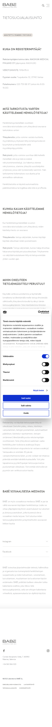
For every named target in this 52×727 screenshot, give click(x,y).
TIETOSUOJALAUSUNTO (10, 688)
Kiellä (26, 413)
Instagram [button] (7, 541)
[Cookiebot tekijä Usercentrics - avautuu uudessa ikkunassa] (38, 312)
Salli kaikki (26, 398)
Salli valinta (26, 405)
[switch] (45, 364)
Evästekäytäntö (24, 688)
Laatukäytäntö (29, 684)
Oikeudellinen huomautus (12, 684)
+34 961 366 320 (9, 664)
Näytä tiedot (38, 390)
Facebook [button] (7, 551)
